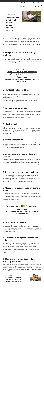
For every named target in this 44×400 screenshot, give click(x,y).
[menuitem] (4, 2)
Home (4, 9)
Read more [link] (7, 283)
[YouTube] (24, 3)
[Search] (36, 6)
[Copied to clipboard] (12, 30)
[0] (40, 6)
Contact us (12, 2)
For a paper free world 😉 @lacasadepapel (22, 206)
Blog (6, 2)
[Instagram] (22, 3)
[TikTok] (25, 3)
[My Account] (38, 6)
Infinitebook (11, 79)
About (4, 2)
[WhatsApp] (11, 30)
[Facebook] (21, 3)
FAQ (9, 2)
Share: (7, 30)
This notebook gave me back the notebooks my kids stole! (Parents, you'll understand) (13, 279)
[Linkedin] (27, 3)
